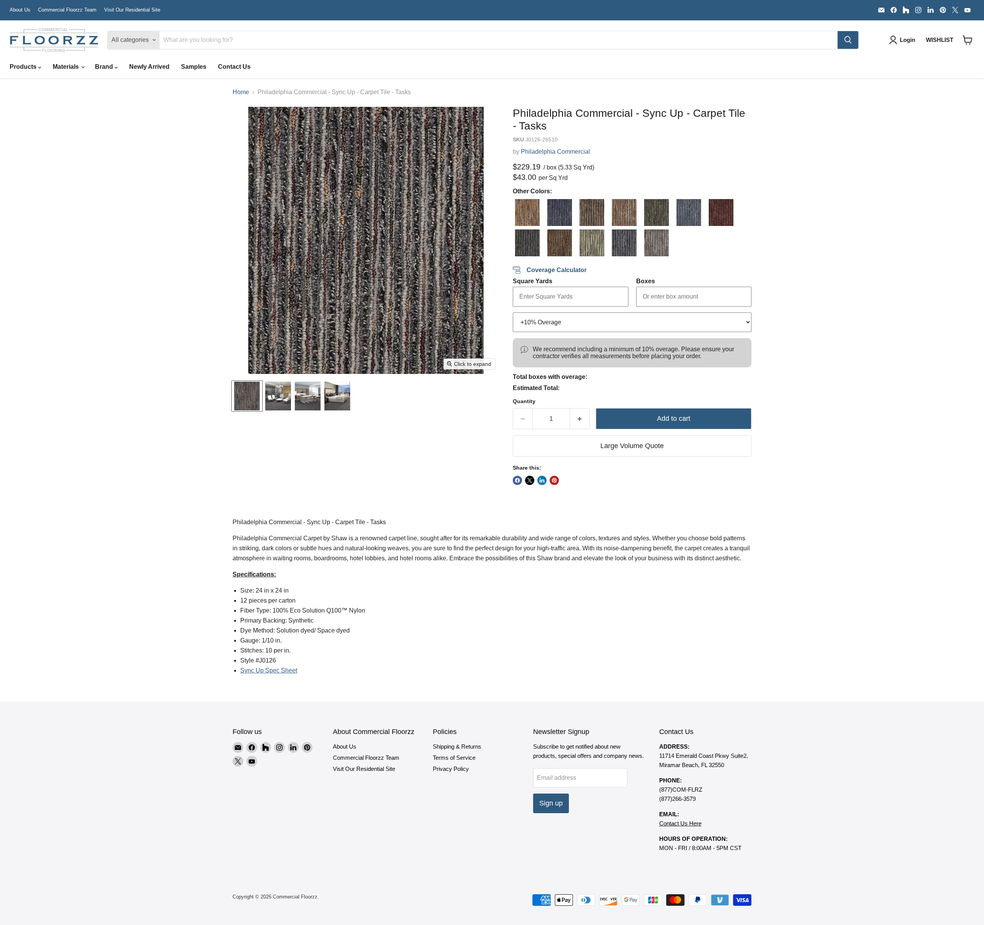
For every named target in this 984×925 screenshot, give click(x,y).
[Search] (848, 40)
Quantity (524, 401)
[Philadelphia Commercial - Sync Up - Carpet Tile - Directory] (655, 212)
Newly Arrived (149, 66)
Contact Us (234, 66)
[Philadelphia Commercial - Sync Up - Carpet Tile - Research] (590, 242)
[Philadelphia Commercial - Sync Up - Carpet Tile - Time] (655, 242)
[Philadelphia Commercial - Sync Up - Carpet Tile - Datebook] (623, 212)
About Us (20, 10)
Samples (193, 66)
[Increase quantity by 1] (580, 418)
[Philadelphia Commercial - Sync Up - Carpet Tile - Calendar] (526, 212)
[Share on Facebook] (517, 480)
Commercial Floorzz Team (67, 10)
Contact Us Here (680, 823)
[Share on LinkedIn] (542, 480)
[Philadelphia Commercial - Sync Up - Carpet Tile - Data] (590, 212)
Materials (66, 66)
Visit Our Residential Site (132, 10)
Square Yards (532, 281)
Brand (105, 66)
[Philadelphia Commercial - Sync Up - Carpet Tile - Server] (623, 242)
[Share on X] (529, 480)
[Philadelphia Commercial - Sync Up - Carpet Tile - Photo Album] (558, 242)
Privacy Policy (451, 769)
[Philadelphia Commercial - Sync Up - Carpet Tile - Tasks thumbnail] (247, 396)
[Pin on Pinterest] (554, 480)
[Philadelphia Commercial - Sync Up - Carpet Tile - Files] (687, 212)
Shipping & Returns (457, 746)
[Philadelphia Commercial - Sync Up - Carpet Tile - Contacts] (558, 212)
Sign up (551, 803)
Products (24, 66)
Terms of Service (454, 757)
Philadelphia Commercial (555, 151)
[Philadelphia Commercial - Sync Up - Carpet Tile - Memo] (526, 242)
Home (241, 92)
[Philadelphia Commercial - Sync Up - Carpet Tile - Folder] (719, 212)
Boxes (645, 281)
